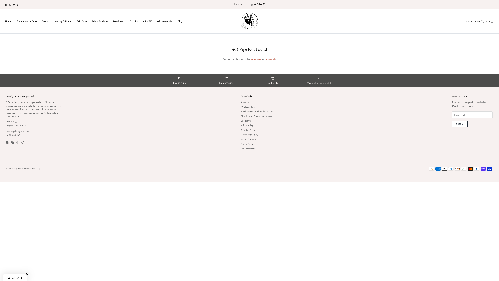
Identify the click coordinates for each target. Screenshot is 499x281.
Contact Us (246, 120)
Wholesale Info (164, 21)
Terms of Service (248, 139)
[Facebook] (6, 5)
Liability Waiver (248, 148)
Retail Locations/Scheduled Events (257, 111)
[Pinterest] (14, 5)
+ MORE (147, 21)
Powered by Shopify (32, 168)
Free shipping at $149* (249, 4)
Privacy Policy (247, 144)
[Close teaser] (27, 273)
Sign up (460, 124)
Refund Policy (247, 125)
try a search (270, 58)
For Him (134, 21)
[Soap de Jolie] (249, 21)
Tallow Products (100, 21)
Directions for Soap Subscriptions (256, 116)
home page (256, 58)
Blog (180, 21)
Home (8, 21)
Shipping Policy (248, 130)
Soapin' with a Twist (27, 21)
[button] (15, 277)
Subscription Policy (249, 134)
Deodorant (118, 21)
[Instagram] (10, 5)
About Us (245, 102)
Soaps (45, 21)
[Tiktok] (17, 5)
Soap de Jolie (18, 168)
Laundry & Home (62, 21)
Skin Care (82, 21)
